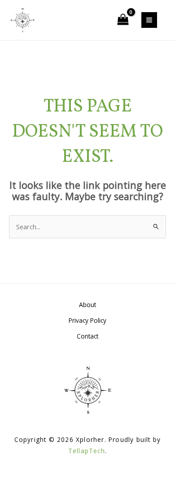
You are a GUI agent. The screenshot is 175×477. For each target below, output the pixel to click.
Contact (87, 336)
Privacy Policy (87, 320)
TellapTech (86, 450)
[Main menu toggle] (149, 20)
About (87, 304)
